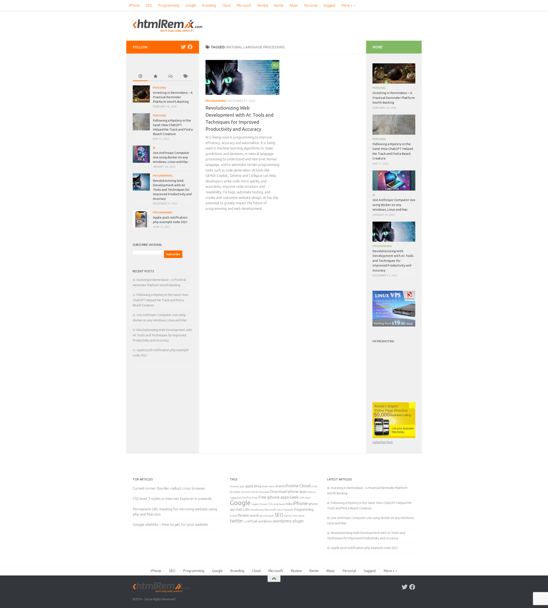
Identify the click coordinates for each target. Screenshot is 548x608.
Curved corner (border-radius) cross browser (169, 488)
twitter (236, 521)
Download (264, 492)
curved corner (250, 491)
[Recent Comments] (170, 76)
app (242, 486)
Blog (257, 486)
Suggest (329, 5)
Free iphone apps (273, 497)
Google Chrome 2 (260, 504)
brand (280, 486)
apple (249, 486)
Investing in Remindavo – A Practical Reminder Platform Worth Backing (173, 97)
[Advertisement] (399, 372)
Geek (294, 497)
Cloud (226, 5)
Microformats (257, 509)
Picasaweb (288, 509)
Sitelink (288, 515)
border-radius (268, 486)
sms (295, 515)
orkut (280, 509)
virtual (252, 521)
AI (154, 147)
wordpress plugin (288, 521)
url (245, 521)
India (289, 504)
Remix (279, 5)
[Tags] (185, 76)
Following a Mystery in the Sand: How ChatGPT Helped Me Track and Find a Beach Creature (160, 300)
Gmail (308, 497)
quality (233, 515)
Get (301, 497)
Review (262, 5)
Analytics (234, 486)
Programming (168, 5)
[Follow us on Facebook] (190, 46)
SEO (149, 5)
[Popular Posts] (155, 76)
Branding (209, 5)
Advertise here (382, 442)
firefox (247, 497)
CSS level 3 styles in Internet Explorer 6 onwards (172, 498)
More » (347, 5)
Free (255, 497)
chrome (291, 485)
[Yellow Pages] (393, 437)
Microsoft (244, 5)
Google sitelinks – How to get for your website (170, 524)
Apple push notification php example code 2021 (364, 548)
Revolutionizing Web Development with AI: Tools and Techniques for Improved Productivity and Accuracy (172, 189)
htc (271, 503)
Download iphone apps (288, 491)
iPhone (134, 5)
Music (294, 5)
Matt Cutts (243, 509)
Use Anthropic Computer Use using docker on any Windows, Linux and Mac (171, 157)
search (254, 515)
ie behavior (279, 504)
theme (301, 515)
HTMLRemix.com (167, 25)
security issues (267, 515)
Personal (310, 5)
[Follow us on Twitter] (183, 46)
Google (190, 5)
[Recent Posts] (140, 76)
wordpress (265, 521)
